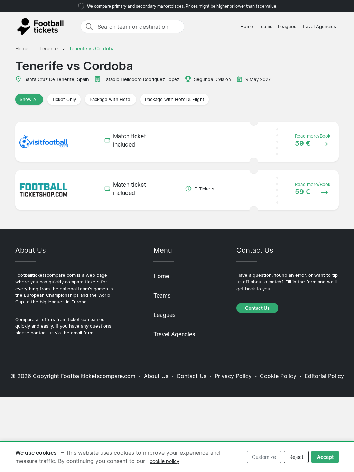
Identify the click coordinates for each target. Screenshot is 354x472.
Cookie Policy (278, 375)
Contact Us (257, 308)
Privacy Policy (233, 375)
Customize (264, 457)
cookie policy (164, 461)
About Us (156, 375)
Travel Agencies (319, 26)
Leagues (287, 26)
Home (246, 26)
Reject (296, 457)
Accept (325, 457)
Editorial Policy (324, 375)
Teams (265, 26)
